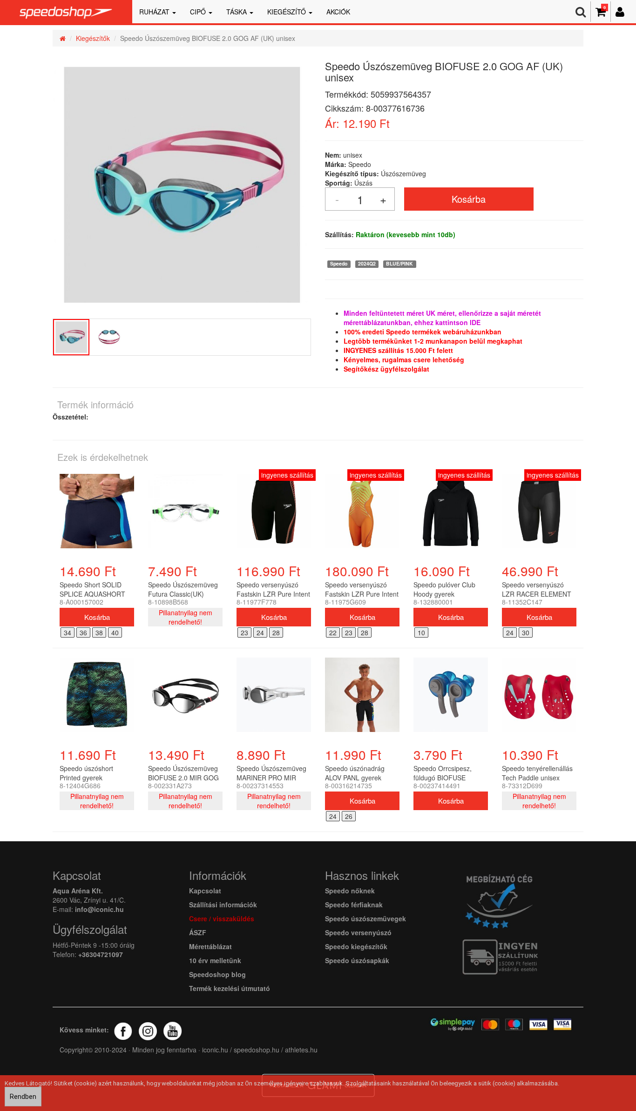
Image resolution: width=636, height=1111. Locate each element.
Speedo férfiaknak (354, 904)
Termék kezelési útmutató (229, 988)
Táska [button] (237, 11)
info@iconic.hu (99, 909)
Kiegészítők (93, 38)
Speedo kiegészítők (356, 946)
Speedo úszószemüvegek (365, 918)
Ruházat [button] (155, 11)
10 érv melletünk (215, 960)
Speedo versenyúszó (358, 932)
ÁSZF (197, 932)
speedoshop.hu (256, 1049)
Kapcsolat (205, 890)
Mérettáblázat (211, 946)
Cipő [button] (199, 11)
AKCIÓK (338, 11)
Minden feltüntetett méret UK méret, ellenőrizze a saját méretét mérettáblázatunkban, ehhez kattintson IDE (442, 317)
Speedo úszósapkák (357, 960)
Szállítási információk (223, 904)
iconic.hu (215, 1049)
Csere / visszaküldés (221, 918)
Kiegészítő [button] (287, 11)
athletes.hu (300, 1049)
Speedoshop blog (217, 974)
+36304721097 (100, 954)
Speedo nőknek (350, 890)
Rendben (23, 1096)
